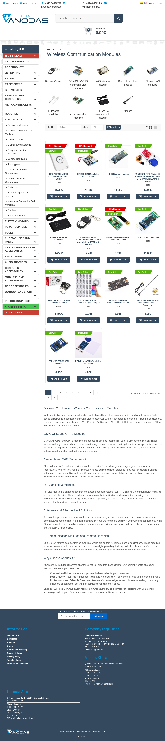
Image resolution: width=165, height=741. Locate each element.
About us (11, 642)
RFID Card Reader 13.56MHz (58, 238)
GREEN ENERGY (17, 306)
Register (152, 3)
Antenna (128, 110)
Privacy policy (13, 657)
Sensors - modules (18, 125)
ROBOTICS (11, 114)
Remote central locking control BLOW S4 (59, 301)
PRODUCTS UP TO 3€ (17, 301)
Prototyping (14, 164)
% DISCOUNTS (13, 312)
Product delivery (14, 653)
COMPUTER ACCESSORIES (14, 270)
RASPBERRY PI (14, 84)
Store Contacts (11, 3)
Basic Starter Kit (16, 215)
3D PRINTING (12, 72)
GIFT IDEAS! (14, 55)
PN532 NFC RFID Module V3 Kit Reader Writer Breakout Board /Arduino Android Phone (147, 177)
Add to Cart (60, 196)
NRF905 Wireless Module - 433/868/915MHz (118, 238)
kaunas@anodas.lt (51, 6)
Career (10, 646)
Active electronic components (15, 180)
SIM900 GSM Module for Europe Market (88, 175)
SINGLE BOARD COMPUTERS (14, 97)
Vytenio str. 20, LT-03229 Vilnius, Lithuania (105, 664)
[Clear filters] (147, 127)
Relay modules (16, 139)
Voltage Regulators (18, 158)
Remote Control (53, 81)
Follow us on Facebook (17, 664)
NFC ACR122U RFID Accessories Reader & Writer (58, 176)
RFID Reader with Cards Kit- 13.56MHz (88, 362)
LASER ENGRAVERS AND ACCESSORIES (20, 249)
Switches (12, 187)
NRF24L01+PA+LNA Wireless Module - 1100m (118, 301)
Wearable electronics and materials (20, 203)
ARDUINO (10, 78)
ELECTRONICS (13, 119)
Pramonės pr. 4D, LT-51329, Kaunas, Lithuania (28, 698)
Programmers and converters (16, 152)
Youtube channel (14, 660)
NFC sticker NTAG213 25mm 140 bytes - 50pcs (88, 301)
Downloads (12, 639)
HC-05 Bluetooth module (148, 237)
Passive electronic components (16, 171)
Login (160, 3)
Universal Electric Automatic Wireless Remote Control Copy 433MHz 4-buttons (88, 241)
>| (54, 397)
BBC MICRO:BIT (14, 90)
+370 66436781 (16, 701)
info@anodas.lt (97, 650)
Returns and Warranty (17, 650)
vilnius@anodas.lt (91, 6)
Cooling (12, 210)
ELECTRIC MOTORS (17, 221)
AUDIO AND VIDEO (16, 262)
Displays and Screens (19, 144)
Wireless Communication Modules (19, 132)
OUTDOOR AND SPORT (18, 291)
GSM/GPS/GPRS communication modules (78, 84)
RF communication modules (78, 114)
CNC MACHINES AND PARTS (17, 240)
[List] (155, 127)
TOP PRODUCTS (14, 67)
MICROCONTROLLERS (18, 104)
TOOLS (9, 232)
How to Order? (29, 3)
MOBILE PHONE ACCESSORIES (14, 279)
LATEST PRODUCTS (17, 61)
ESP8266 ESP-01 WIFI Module (59, 362)
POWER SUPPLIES (16, 226)
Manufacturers (14, 635)
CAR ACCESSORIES (17, 286)
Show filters (114, 127)
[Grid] (150, 127)
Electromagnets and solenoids (17, 194)
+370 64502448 (93, 666)
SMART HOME (13, 256)
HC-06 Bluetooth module (118, 174)
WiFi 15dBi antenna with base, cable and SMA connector (147, 302)
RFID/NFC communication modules (103, 114)
